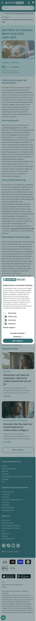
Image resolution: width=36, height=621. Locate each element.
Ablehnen (17, 336)
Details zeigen (8, 327)
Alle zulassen (17, 341)
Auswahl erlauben (17, 333)
